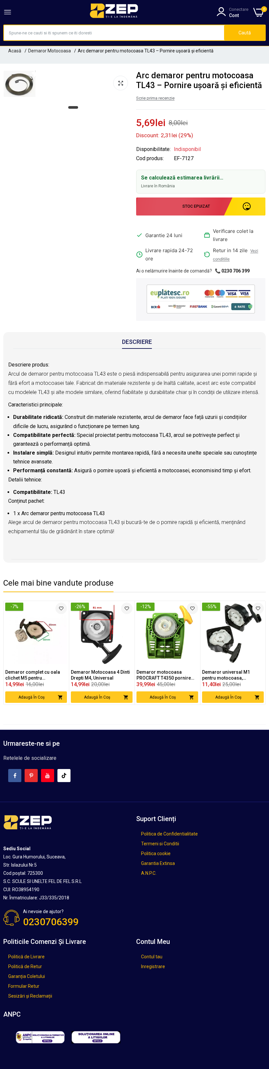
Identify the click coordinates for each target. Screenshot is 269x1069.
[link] (61, 608)
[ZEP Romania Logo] (114, 12)
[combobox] (114, 32)
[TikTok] (64, 775)
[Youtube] (47, 775)
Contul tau (151, 956)
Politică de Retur (25, 966)
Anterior (20, 653)
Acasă (14, 50)
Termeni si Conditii (160, 843)
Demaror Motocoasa (49, 50)
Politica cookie (156, 853)
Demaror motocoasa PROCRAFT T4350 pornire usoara (163, 675)
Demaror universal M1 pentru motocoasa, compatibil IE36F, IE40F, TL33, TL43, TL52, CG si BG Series (232, 675)
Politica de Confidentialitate (169, 833)
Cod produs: (150, 158)
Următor (249, 653)
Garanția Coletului (26, 976)
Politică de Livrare (26, 956)
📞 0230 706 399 (232, 270)
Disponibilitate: (153, 149)
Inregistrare (153, 966)
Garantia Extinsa (158, 863)
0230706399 (51, 922)
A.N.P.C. (148, 873)
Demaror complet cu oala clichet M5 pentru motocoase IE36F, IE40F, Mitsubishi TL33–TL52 (32, 675)
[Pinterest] (31, 775)
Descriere (137, 341)
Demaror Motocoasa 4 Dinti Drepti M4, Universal (100, 675)
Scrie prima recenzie (155, 98)
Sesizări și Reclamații (30, 996)
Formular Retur (23, 986)
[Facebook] (14, 775)
